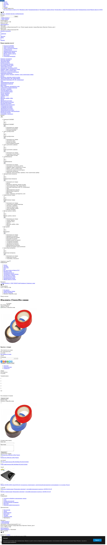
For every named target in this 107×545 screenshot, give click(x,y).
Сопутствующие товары (7, 91)
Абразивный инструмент (7, 108)
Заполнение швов (5, 61)
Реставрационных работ (72, 9)
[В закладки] (2, 360)
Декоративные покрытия (7, 83)
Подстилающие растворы (7, 64)
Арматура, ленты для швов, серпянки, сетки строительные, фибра (17, 74)
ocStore (8, 534)
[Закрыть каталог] (2, 117)
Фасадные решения (5, 60)
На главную (6, 290)
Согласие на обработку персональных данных (14, 498)
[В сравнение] (1, 360)
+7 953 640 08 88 (5, 522)
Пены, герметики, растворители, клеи (10, 86)
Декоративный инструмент (7, 110)
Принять (97, 540)
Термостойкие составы (6, 66)
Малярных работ (24, 9)
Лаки (2, 81)
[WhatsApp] (7, 361)
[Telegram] (3, 12)
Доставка (5, 3)
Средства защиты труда (6, 90)
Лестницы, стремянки (6, 89)
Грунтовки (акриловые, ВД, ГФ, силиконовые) (12, 79)
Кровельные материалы (6, 73)
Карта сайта (6, 513)
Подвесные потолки (6, 112)
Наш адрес (6, 4)
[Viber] (5, 361)
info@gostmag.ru (5, 24)
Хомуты (3, 96)
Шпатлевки (3, 85)
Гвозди (2, 99)
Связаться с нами (30, 283)
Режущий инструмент (6, 103)
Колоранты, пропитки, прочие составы (10, 77)
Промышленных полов (84, 9)
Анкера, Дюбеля (5, 94)
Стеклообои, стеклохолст (7, 114)
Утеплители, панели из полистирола (10, 72)
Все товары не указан (6, 354)
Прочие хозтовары (5, 93)
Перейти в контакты (6, 31)
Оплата (5, 265)
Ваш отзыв (3, 444)
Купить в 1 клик (10, 363)
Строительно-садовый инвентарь (9, 87)
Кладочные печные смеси (7, 65)
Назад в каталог (4, 296)
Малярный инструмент (6, 100)
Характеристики (7, 367)
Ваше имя (3, 441)
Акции (6, 7)
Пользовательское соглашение (10, 502)
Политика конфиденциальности (11, 505)
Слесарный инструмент (6, 106)
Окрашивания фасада (33, 9)
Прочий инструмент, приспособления (10, 111)
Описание (6, 365)
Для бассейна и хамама (60, 9)
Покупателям (6, 510)
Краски (2, 75)
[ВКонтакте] (1, 12)
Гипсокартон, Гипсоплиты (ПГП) (9, 68)
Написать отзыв (4, 398)
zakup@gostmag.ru (5, 529)
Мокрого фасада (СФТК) (96, 9)
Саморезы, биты (5, 95)
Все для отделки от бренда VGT (11, 9)
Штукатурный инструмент (7, 102)
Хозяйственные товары (9, 291)
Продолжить (4, 452)
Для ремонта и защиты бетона (46, 9)
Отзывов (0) (6, 368)
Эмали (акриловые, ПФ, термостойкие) (10, 78)
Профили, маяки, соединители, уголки (10, 69)
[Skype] (9, 361)
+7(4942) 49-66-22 (5, 18)
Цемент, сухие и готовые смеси (8, 70)
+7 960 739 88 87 (5, 19)
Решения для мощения (6, 58)
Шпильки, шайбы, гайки (7, 98)
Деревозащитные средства (7, 82)
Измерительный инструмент (8, 104)
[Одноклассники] (3, 361)
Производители (7, 512)
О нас (4, 499)
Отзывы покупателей (8, 501)
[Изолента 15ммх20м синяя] (19, 344)
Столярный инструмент (6, 107)
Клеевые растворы (5, 62)
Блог (4, 5)
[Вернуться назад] (4, 123)
